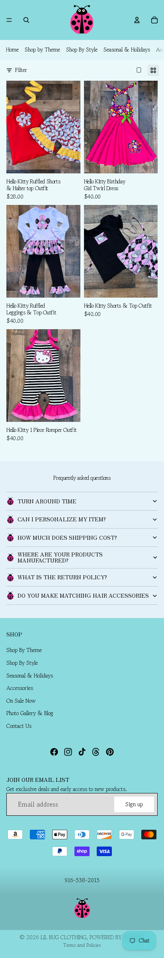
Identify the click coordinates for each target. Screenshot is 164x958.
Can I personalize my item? (62, 519)
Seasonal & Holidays (126, 50)
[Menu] (9, 20)
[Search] (26, 20)
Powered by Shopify (117, 937)
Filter (21, 70)
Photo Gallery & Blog (29, 714)
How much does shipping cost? (67, 537)
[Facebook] (54, 752)
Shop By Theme (24, 650)
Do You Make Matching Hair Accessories (83, 595)
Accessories (19, 688)
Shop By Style (82, 50)
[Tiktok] (82, 752)
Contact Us (18, 726)
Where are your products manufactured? (60, 557)
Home (12, 50)
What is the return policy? (62, 577)
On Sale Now (21, 701)
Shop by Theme (42, 50)
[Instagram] (68, 752)
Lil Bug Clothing (63, 937)
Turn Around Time (47, 501)
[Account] (137, 20)
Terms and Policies (82, 945)
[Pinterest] (110, 752)
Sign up (134, 804)
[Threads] (96, 752)
